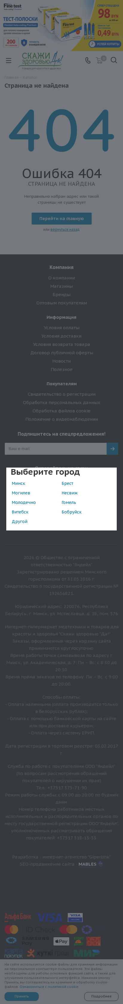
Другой (19, 521)
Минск (18, 483)
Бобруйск (71, 512)
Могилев (21, 493)
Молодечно (24, 502)
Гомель (68, 502)
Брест (67, 483)
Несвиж (69, 493)
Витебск (20, 512)
